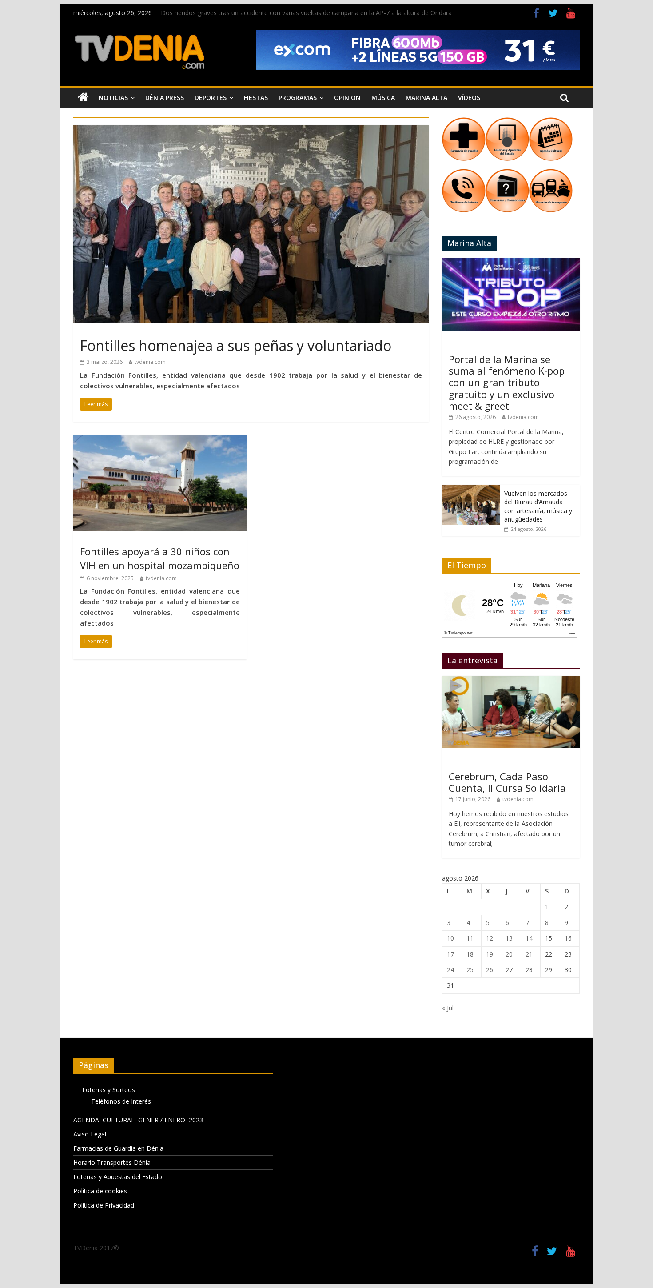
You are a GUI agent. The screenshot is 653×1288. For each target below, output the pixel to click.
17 (450, 954)
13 (509, 938)
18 (470, 954)
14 (529, 938)
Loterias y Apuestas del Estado (117, 1176)
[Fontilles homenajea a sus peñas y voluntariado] (251, 130)
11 (470, 938)
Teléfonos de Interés (121, 1101)
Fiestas (256, 97)
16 (568, 938)
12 (489, 938)
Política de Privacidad (103, 1205)
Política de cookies (100, 1191)
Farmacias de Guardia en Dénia (118, 1148)
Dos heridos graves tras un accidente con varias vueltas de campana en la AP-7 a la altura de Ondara (306, 12)
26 (489, 969)
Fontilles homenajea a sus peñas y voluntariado (235, 345)
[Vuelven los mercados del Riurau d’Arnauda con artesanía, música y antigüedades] (471, 489)
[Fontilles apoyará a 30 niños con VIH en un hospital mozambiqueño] (160, 440)
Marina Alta (426, 97)
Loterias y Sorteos (108, 1089)
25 (470, 969)
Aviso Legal (89, 1134)
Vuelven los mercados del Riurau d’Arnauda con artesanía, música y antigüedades (538, 506)
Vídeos (469, 97)
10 (450, 938)
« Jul (448, 1008)
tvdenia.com (150, 362)
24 (450, 969)
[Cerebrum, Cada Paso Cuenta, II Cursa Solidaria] (511, 680)
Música (383, 97)
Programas (298, 97)
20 (509, 954)
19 (489, 954)
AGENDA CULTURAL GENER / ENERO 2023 (138, 1120)
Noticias (113, 97)
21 (529, 954)
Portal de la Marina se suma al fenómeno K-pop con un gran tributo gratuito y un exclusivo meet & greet (507, 382)
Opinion (347, 97)
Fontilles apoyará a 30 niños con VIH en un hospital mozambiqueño (159, 558)
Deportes (211, 97)
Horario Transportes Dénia (112, 1162)
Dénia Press (164, 97)
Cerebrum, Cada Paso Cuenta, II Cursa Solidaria (507, 782)
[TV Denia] (83, 98)
